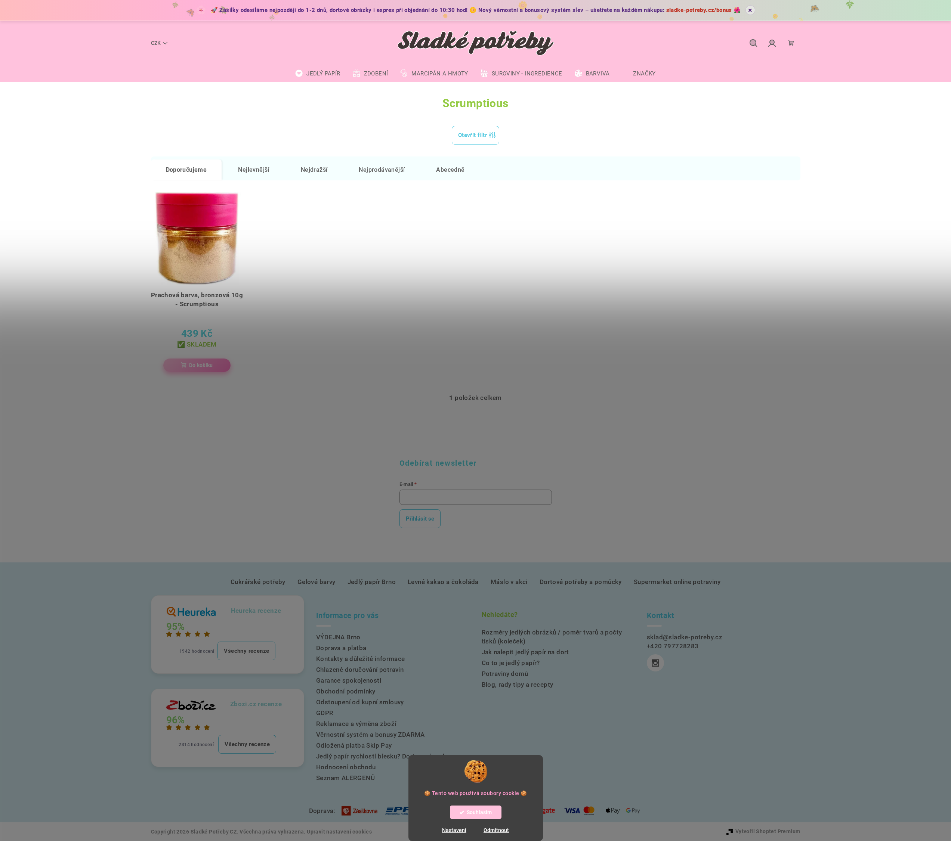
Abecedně (450, 169)
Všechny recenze (246, 651)
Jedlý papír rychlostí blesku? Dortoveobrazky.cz (387, 756)
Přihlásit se (420, 518)
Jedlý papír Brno (372, 582)
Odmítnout (496, 830)
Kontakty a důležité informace (360, 658)
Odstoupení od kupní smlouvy (360, 702)
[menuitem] (317, 74)
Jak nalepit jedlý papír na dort (525, 652)
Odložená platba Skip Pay (354, 745)
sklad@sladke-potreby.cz (684, 637)
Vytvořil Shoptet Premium (767, 831)
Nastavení (454, 830)
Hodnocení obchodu (346, 767)
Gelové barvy (316, 582)
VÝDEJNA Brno (338, 637)
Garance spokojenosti (348, 680)
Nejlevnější (253, 169)
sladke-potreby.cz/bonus (699, 10)
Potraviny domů (505, 673)
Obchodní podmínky (346, 691)
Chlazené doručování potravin (360, 669)
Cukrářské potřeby (258, 582)
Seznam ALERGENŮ (345, 778)
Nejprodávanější (382, 169)
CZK (156, 43)
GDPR (325, 713)
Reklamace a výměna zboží (356, 723)
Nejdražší (314, 169)
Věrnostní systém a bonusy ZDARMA (370, 734)
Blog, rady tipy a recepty (517, 684)
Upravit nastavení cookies (339, 832)
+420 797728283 (673, 646)
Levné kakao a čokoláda (443, 582)
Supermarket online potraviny (677, 582)
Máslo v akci (509, 582)
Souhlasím (479, 812)
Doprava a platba (341, 648)
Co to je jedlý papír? (511, 663)
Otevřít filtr (472, 135)
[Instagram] (655, 662)
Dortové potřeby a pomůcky (581, 582)
